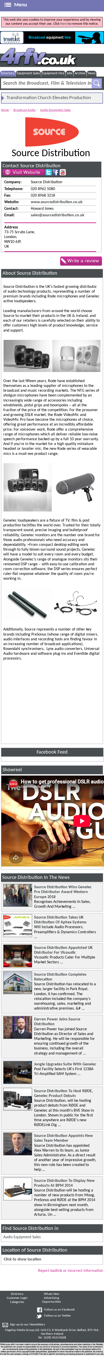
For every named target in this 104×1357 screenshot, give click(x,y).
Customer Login (17, 1298)
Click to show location (22, 1259)
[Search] (97, 83)
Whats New (51, 1294)
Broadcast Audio (24, 110)
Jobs (69, 73)
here (63, 24)
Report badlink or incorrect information (70, 1271)
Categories (17, 1302)
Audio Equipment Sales (55, 110)
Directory (7, 73)
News (91, 73)
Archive (80, 73)
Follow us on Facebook (59, 1309)
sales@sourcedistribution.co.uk (57, 215)
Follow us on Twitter (57, 1315)
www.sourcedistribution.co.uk (57, 202)
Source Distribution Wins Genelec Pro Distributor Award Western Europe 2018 (63, 892)
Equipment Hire (53, 73)
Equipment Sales (28, 73)
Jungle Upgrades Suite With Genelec (65, 1064)
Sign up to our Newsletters (27, 1324)
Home (5, 110)
